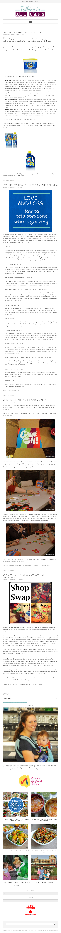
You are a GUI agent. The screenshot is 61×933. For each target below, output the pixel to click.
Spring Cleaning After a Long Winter (22, 32)
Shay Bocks (25, 930)
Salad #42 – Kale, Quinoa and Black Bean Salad (44, 851)
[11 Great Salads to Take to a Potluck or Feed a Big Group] (15, 817)
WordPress (55, 930)
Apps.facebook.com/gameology (24, 467)
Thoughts (12, 395)
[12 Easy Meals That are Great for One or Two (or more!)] (44, 817)
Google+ (24, 1)
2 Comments (19, 187)
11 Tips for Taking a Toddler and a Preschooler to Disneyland (44, 883)
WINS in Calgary (17, 680)
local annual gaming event (35, 407)
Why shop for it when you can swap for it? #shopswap (25, 576)
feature (10, 694)
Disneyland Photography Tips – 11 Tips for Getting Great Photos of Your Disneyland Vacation (16, 884)
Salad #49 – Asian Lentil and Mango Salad (16, 851)
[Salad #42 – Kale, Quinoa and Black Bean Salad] (44, 848)
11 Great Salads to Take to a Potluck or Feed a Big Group (16, 820)
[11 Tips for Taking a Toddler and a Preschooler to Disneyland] (44, 880)
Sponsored (12, 180)
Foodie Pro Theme (16, 930)
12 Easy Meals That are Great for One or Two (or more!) (44, 820)
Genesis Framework (41, 930)
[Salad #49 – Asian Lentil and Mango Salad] (15, 848)
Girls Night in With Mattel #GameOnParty (24, 399)
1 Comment (20, 579)
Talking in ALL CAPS (30, 11)
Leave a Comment (20, 34)
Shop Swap (20, 684)
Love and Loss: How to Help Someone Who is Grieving (30, 185)
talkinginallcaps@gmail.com (32, 1)
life (8, 180)
